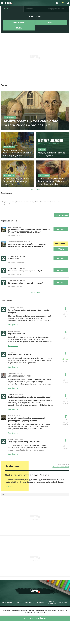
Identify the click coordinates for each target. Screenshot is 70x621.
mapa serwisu (29, 602)
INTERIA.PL (56, 610)
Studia (19, 28)
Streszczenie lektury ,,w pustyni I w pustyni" (25, 271)
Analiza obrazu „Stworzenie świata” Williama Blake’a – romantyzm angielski (51, 181)
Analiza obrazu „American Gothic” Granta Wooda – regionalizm (31, 123)
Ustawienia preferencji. (36, 610)
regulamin (63, 602)
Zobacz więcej (35, 189)
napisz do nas (7, 602)
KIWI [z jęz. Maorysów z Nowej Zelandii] (27, 475)
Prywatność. (7, 610)
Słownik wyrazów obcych (60, 467)
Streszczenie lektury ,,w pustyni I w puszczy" (25, 283)
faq (18, 602)
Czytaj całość (9, 486)
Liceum (51, 22)
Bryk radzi (42, 149)
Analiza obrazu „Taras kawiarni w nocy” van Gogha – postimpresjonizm (17, 153)
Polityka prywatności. (19, 610)
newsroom (40, 602)
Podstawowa (18, 22)
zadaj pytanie (62, 215)
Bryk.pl (4, 494)
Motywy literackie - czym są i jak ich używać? (52, 154)
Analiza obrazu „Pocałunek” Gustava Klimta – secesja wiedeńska (16, 181)
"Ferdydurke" (13, 259)
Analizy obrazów (10, 117)
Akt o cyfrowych (52, 602)
